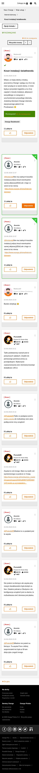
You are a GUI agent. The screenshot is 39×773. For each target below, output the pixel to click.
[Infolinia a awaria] (30, 42)
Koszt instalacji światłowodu (19, 71)
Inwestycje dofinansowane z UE (11, 769)
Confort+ (23, 748)
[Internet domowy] (16, 42)
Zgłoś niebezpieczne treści (10, 744)
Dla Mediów (5, 712)
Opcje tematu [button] (9, 26)
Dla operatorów (6, 707)
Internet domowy (10, 15)
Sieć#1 (15, 738)
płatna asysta (9, 419)
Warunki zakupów (7, 758)
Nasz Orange (8, 10)
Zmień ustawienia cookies (21, 741)
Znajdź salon (24, 693)
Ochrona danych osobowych (10, 762)
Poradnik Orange (7, 751)
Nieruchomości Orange (9, 765)
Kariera (22, 712)
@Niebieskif (9, 177)
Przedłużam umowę (8, 695)
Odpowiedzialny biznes (27, 738)
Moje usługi (20, 10)
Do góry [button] (7, 681)
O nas (21, 707)
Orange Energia (20, 751)
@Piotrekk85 (9, 416)
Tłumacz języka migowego (10, 748)
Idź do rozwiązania (30, 38)
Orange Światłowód (12, 122)
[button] (35, 53)
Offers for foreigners (25, 765)
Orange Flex (5, 738)
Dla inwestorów (6, 709)
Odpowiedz (28, 133)
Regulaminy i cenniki (8, 698)
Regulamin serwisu (22, 755)
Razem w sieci (6, 741)
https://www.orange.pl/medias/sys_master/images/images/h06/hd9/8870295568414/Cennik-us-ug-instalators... (19, 480)
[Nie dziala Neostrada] (26, 42)
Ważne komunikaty (7, 755)
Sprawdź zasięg (25, 695)
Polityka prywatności (22, 758)
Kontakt (22, 709)
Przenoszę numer (7, 693)
